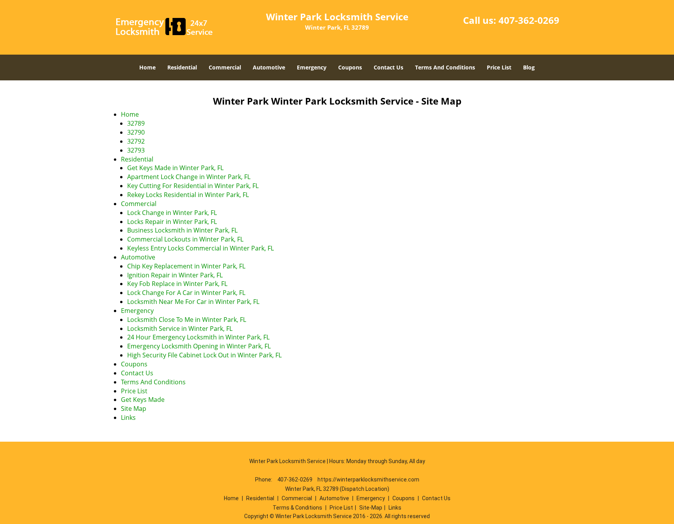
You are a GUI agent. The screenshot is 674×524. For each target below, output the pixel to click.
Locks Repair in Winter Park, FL (172, 221)
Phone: (264, 479)
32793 (136, 150)
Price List (499, 67)
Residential (182, 67)
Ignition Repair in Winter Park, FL (175, 275)
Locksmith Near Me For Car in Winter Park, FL (193, 301)
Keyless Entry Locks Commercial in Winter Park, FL (200, 248)
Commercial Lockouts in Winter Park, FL (185, 239)
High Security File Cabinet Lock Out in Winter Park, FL (204, 355)
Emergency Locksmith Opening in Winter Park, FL (199, 346)
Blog (529, 67)
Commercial (225, 67)
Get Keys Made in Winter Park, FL (175, 167)
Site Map (133, 408)
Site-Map (370, 507)
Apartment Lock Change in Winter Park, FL (188, 176)
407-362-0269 (528, 20)
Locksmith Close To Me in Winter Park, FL (186, 319)
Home (147, 67)
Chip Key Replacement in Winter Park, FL (186, 266)
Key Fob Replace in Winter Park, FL (177, 283)
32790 (136, 132)
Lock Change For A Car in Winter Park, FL (186, 292)
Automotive (269, 67)
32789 (136, 123)
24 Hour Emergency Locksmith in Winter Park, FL (198, 337)
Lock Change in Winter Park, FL (172, 212)
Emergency (311, 67)
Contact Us (388, 67)
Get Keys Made (143, 399)
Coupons (350, 67)
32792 (136, 141)
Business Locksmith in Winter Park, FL (182, 230)
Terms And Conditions (445, 67)
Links (128, 417)
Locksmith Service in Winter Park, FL (179, 328)
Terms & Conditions (297, 507)
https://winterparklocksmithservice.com (368, 479)
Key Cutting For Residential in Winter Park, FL (193, 185)
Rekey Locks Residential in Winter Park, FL (188, 194)
